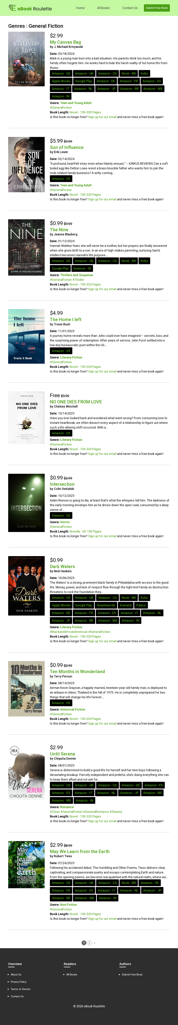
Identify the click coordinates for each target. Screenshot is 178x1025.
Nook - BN (129, 73)
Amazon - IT (60, 88)
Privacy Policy (18, 981)
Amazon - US (61, 73)
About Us (16, 974)
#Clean (55, 812)
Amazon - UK (84, 73)
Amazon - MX (152, 88)
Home (80, 8)
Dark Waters (62, 566)
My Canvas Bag (65, 42)
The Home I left (65, 319)
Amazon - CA (107, 73)
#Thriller (78, 280)
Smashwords (106, 605)
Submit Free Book (157, 8)
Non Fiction (68, 904)
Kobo (144, 73)
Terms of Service (20, 989)
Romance (67, 807)
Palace (141, 605)
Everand (125, 605)
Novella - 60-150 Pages (86, 531)
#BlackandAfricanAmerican (69, 632)
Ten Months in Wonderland (77, 671)
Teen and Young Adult (76, 103)
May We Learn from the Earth (80, 851)
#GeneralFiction (61, 107)
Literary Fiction (71, 357)
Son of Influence (66, 147)
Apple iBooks (61, 81)
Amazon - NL (83, 88)
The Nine (59, 229)
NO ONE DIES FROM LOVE (76, 401)
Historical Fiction (72, 709)
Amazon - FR (129, 81)
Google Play (83, 81)
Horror (65, 522)
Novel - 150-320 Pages (85, 112)
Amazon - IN (60, 96)
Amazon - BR (129, 88)
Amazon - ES (152, 81)
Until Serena (62, 753)
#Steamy (116, 812)
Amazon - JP (106, 88)
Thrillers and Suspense (76, 275)
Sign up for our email (102, 117)
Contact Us (130, 8)
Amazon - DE (106, 81)
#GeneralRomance (96, 812)
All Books (103, 8)
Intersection (62, 484)
